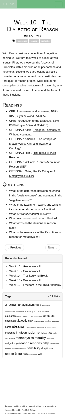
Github (33, 410)
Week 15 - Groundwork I (24, 271)
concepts (48, 315)
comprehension (36, 316)
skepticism (47, 348)
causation (10, 316)
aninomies (46, 305)
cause (18, 316)
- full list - (54, 296)
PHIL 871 (8, 4)
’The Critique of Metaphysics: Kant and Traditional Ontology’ (32, 143)
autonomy (20, 311)
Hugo (18, 406)
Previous (14, 247)
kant (45, 333)
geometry (55, 321)
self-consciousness (19, 349)
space (9, 353)
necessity (50, 338)
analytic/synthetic (29, 304)
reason (34, 41)
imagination (31, 327)
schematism (54, 344)
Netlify (25, 410)
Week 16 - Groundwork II (25, 266)
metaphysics (25, 338)
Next (53, 247)
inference (22, 41)
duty (30, 320)
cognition (25, 316)
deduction (10, 320)
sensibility (33, 348)
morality (40, 338)
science (8, 349)
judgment (35, 332)
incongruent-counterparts (46, 327)
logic (54, 333)
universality (32, 354)
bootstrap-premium (47, 406)
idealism (19, 326)
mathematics (10, 338)
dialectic (45, 41)
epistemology (39, 321)
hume (8, 327)
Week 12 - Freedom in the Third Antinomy (35, 285)
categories (33, 310)
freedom (48, 321)
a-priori (11, 304)
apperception (10, 311)
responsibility (39, 343)
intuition (21, 332)
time (18, 353)
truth (25, 354)
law (50, 332)
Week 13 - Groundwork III (25, 280)
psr (17, 344)
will (40, 353)
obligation (10, 343)
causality (45, 311)
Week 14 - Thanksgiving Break (28, 275)
